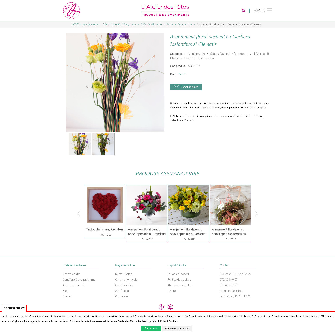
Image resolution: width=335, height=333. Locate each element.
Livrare (172, 290)
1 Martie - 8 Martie (151, 24)
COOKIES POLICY (14, 308)
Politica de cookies (179, 279)
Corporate (121, 296)
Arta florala (122, 290)
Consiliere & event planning (79, 279)
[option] (115, 82)
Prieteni (67, 296)
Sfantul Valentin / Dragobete (120, 24)
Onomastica (185, 24)
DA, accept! (151, 328)
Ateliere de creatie (74, 285)
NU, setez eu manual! (177, 328)
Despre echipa (71, 274)
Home (75, 24)
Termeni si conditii (178, 274)
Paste (170, 24)
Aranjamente (91, 24)
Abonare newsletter (179, 285)
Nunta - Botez (123, 274)
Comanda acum (189, 86)
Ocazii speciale (124, 285)
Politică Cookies (169, 321)
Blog (65, 290)
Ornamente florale (126, 279)
